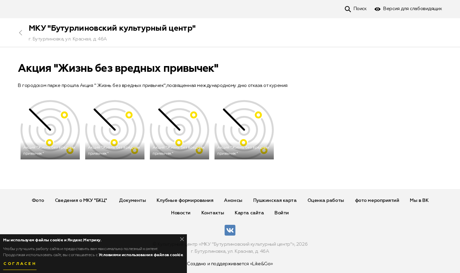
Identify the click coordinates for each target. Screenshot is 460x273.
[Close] (182, 239)
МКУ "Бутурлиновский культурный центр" (112, 28)
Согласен (19, 264)
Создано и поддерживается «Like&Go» (230, 264)
